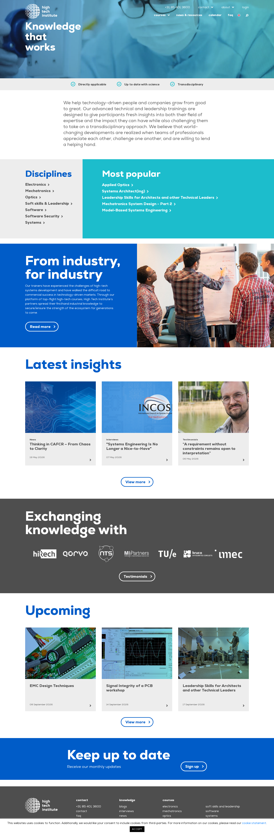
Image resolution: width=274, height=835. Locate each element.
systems (212, 816)
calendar (215, 15)
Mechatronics (38, 190)
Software (34, 209)
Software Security (42, 216)
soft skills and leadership (223, 806)
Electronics (36, 184)
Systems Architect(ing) (124, 191)
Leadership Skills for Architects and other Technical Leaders (158, 197)
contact (203, 7)
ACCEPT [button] (137, 829)
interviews (126, 811)
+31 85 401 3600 (177, 7)
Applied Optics (116, 184)
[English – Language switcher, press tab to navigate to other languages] (238, 15)
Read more (40, 326)
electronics (170, 806)
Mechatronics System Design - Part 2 (137, 203)
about (225, 7)
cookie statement (254, 823)
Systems (33, 222)
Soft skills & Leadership (47, 203)
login (245, 7)
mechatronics (172, 811)
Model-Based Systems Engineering (135, 210)
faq (230, 15)
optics (167, 816)
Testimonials (135, 576)
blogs (123, 806)
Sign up (192, 766)
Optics (31, 197)
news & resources (189, 15)
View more (135, 481)
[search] (247, 15)
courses (160, 15)
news (123, 816)
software (212, 811)
